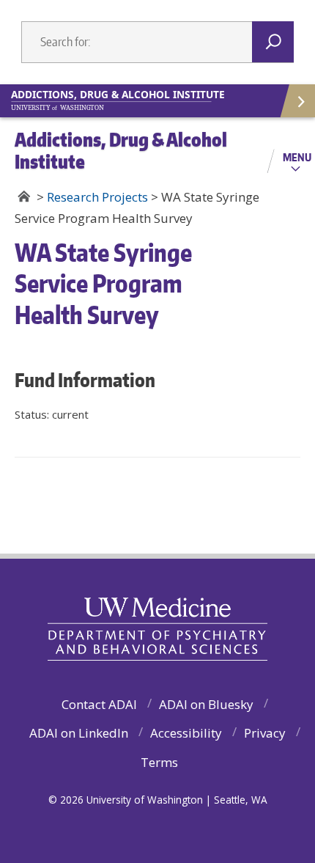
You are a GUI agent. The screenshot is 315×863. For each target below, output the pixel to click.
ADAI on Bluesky (206, 704)
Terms (159, 762)
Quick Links (296, 100)
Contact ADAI (99, 704)
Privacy (265, 732)
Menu (297, 157)
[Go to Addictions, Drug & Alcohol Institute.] (24, 196)
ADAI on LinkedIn (78, 732)
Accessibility (186, 732)
